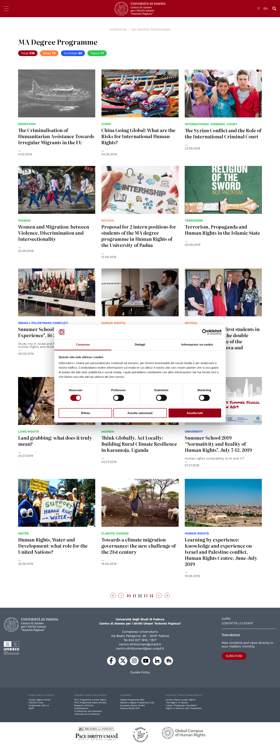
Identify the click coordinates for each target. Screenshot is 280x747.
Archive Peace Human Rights (180, 700)
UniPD (226, 618)
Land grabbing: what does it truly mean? (55, 440)
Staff (31, 708)
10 (129, 595)
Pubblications (81, 708)
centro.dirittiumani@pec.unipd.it (140, 648)
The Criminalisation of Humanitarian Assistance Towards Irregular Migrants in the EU (56, 136)
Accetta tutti (195, 413)
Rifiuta (85, 413)
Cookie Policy (140, 672)
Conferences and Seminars (88, 711)
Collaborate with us (39, 705)
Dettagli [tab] (140, 344)
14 (151, 595)
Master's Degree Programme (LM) (137, 702)
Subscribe (234, 656)
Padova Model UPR (129, 708)
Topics (97, 53)
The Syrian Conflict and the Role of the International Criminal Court (223, 133)
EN (265, 8)
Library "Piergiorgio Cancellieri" (181, 705)
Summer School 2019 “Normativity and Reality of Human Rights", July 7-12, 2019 (218, 443)
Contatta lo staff (237, 623)
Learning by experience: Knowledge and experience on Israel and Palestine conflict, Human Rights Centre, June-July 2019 (221, 551)
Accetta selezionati (140, 413)
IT (258, 8)
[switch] (118, 398)
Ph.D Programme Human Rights (90, 700)
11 (134, 595)
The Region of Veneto (177, 702)
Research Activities (84, 705)
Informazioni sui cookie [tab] (197, 344)
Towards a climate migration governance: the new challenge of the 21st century (138, 545)
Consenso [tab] (83, 344)
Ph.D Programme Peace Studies (90, 702)
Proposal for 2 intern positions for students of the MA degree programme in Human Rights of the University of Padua (138, 235)
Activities (73, 53)
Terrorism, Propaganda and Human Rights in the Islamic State (222, 229)
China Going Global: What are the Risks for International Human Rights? (138, 136)
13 (146, 595)
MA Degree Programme (150, 29)
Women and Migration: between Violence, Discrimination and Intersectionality (53, 232)
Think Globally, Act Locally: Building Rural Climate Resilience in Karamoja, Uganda (139, 443)
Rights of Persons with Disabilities (184, 708)
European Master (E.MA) (132, 705)
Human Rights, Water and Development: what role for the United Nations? (53, 545)
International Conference (87, 714)
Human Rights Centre (40, 700)
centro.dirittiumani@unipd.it (140, 644)
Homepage (118, 29)
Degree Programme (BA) (132, 700)
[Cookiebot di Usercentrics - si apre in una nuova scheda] (205, 332)
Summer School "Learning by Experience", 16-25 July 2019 (51, 332)
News (49, 53)
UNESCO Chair (36, 702)
